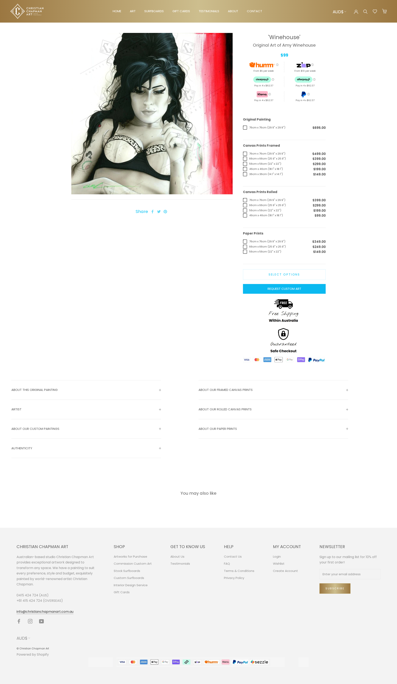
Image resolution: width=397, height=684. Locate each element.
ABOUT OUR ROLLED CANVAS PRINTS (225, 409)
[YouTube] (41, 621)
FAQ (227, 563)
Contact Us (233, 556)
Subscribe (334, 588)
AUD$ (338, 12)
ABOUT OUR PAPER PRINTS (217, 429)
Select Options (284, 274)
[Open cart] (384, 11)
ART (133, 11)
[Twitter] (159, 211)
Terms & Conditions (239, 571)
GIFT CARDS (181, 11)
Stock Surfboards (127, 571)
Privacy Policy (234, 578)
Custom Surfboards (129, 578)
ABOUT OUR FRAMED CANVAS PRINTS (225, 390)
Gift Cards (122, 592)
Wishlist (279, 563)
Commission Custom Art (133, 563)
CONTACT (254, 11)
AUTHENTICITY (21, 448)
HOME (117, 11)
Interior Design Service (131, 585)
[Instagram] (30, 621)
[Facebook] (152, 211)
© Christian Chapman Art (33, 648)
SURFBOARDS (154, 11)
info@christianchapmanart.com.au (45, 611)
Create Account (285, 571)
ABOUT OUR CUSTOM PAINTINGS (35, 429)
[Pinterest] (165, 211)
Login (277, 556)
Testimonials (180, 563)
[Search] (365, 11)
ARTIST (16, 409)
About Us (177, 556)
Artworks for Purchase (130, 556)
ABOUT (233, 11)
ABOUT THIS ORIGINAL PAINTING (34, 390)
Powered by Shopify (33, 654)
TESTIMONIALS (209, 11)
